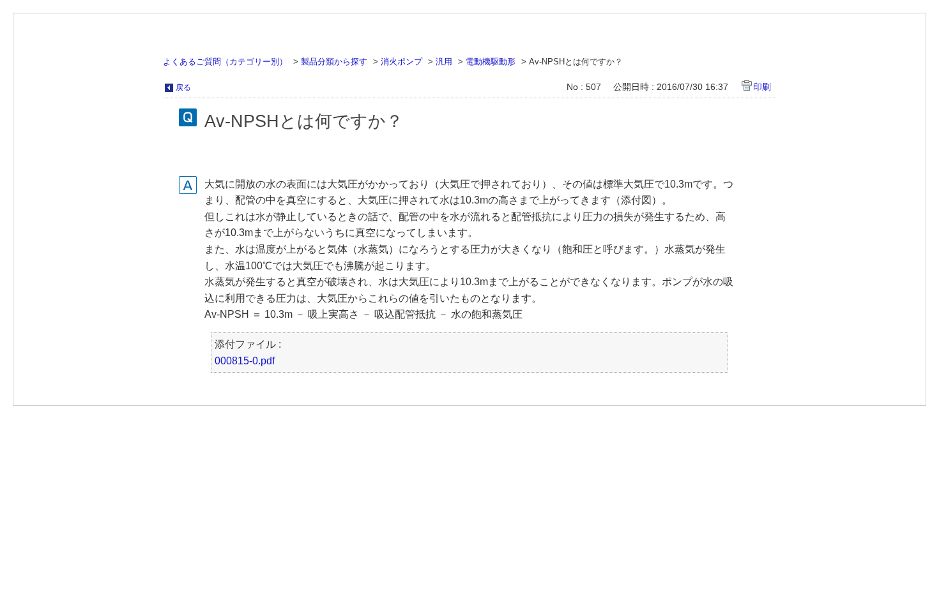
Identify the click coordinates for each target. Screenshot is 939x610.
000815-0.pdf (245, 360)
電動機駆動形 (490, 61)
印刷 (762, 87)
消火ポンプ (401, 61)
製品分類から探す (334, 61)
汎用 (444, 61)
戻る (183, 87)
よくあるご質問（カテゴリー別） (225, 61)
